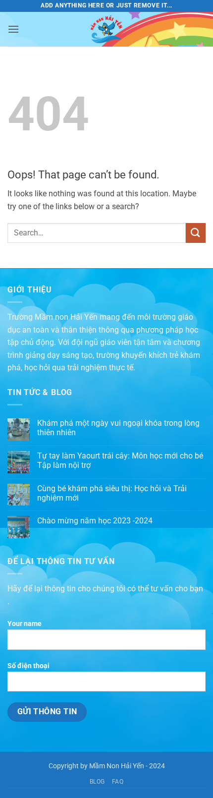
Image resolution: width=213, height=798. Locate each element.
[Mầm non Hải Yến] (106, 29)
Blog (97, 781)
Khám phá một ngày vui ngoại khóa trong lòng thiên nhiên (118, 427)
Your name (24, 624)
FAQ (118, 781)
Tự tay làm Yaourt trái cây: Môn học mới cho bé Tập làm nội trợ (120, 460)
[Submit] (196, 232)
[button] (13, 29)
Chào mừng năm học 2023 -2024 (95, 520)
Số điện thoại (28, 666)
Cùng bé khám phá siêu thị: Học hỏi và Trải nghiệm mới (112, 493)
